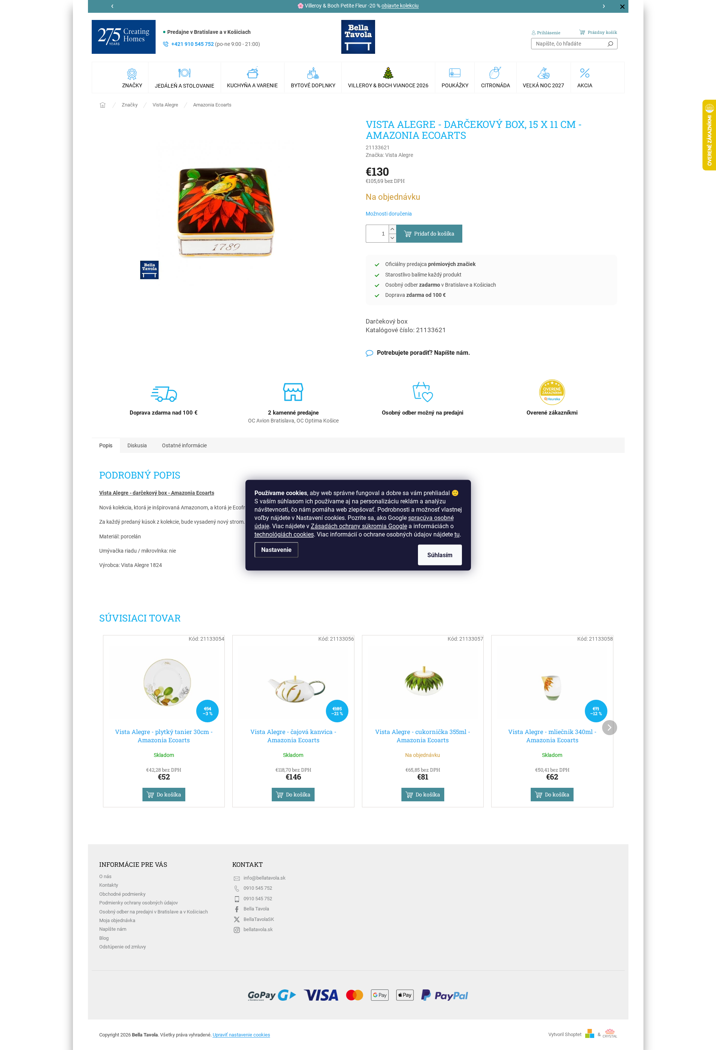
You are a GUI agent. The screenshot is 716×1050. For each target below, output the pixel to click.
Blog (104, 938)
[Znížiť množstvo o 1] (392, 238)
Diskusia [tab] (137, 445)
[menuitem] (133, 77)
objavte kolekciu (400, 6)
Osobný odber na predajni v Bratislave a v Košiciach (153, 912)
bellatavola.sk (258, 929)
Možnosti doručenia (389, 214)
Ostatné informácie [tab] (184, 445)
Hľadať (610, 44)
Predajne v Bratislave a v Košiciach (209, 32)
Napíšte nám (112, 929)
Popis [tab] (105, 445)
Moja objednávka (117, 920)
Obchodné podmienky (122, 894)
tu (457, 534)
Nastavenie (276, 549)
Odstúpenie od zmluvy (122, 947)
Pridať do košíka (434, 233)
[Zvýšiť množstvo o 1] (392, 229)
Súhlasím (440, 554)
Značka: (389, 155)
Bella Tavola (256, 909)
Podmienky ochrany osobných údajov (138, 903)
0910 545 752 (258, 888)
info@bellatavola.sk (265, 878)
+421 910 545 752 (215, 44)
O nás (105, 876)
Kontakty (108, 885)
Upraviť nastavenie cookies (241, 1035)
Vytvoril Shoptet (564, 1034)
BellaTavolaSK (259, 919)
